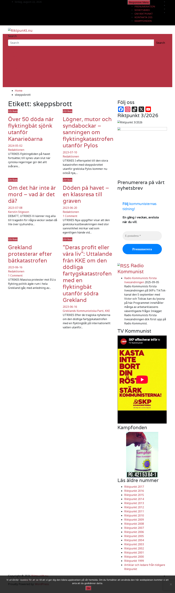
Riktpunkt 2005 (134, 536)
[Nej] (170, 584)
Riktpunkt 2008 (134, 524)
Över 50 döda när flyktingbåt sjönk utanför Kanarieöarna (31, 129)
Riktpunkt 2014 (134, 499)
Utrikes (13, 56)
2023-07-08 (15, 208)
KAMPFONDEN (143, 20)
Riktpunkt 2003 (134, 544)
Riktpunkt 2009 (134, 519)
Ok (88, 588)
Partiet (12, 64)
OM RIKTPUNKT (143, 13)
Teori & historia (18, 69)
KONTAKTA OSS (143, 17)
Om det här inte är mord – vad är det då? (32, 194)
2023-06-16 (15, 267)
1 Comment (70, 216)
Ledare (12, 81)
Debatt (12, 85)
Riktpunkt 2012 (134, 507)
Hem (11, 48)
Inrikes (12, 52)
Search (12, 36)
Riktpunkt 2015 (134, 495)
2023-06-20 (70, 208)
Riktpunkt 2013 (134, 503)
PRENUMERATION (144, 6)
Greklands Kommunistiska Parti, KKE (86, 311)
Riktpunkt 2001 (134, 552)
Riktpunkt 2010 (134, 515)
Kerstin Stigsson (18, 212)
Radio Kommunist (130, 268)
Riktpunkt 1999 (134, 561)
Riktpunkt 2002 (134, 548)
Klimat (12, 73)
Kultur (12, 77)
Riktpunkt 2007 (134, 528)
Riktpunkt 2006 (134, 532)
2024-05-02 (15, 146)
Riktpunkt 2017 (134, 487)
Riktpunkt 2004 (134, 540)
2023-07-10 (70, 152)
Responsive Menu (139, 2)
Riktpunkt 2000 (134, 557)
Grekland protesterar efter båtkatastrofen (30, 254)
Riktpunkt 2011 (134, 511)
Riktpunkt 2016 (134, 491)
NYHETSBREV (142, 10)
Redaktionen (16, 150)
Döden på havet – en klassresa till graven (86, 194)
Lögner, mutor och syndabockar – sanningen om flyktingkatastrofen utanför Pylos (88, 132)
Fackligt (13, 60)
